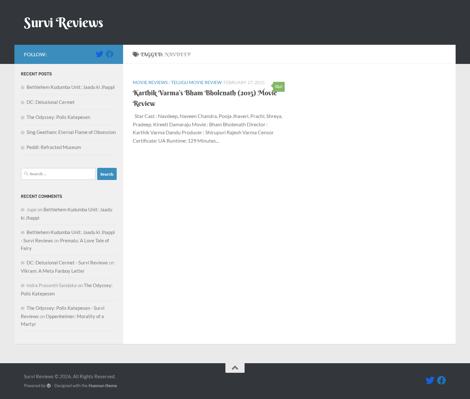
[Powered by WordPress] (49, 386)
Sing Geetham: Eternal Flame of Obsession (71, 132)
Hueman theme (103, 385)
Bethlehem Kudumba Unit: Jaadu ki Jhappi (71, 87)
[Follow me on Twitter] (99, 54)
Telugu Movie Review (196, 82)
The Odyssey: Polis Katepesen (58, 117)
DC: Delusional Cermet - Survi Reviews (67, 262)
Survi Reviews (63, 22)
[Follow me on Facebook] (110, 54)
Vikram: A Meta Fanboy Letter (53, 271)
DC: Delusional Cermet (51, 102)
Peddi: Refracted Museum (54, 147)
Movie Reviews (150, 82)
